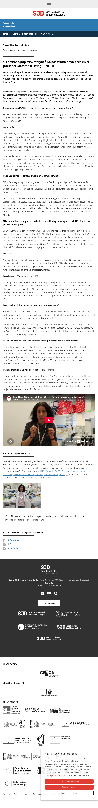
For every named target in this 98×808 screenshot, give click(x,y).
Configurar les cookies (69, 793)
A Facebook (13, 540)
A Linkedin (13, 548)
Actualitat (8, 22)
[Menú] (49, 3)
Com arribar (49, 603)
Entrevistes (10, 26)
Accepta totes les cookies (69, 781)
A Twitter (12, 544)
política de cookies (59, 775)
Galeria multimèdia (44, 34)
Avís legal (6, 794)
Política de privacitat (22, 794)
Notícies (7, 34)
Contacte (49, 583)
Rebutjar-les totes (69, 787)
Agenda (16, 34)
